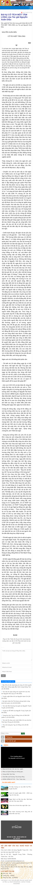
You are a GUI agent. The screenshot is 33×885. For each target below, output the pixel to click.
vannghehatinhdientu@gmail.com (14, 861)
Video (6, 745)
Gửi (3, 675)
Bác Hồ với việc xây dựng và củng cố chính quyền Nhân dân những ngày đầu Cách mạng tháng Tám (16, 687)
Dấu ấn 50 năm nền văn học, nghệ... (13, 769)
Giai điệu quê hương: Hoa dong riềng (13, 776)
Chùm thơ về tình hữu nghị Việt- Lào (19, 805)
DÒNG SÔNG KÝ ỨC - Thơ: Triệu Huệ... (14, 779)
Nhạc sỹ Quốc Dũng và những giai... (13, 771)
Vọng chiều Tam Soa (9, 774)
